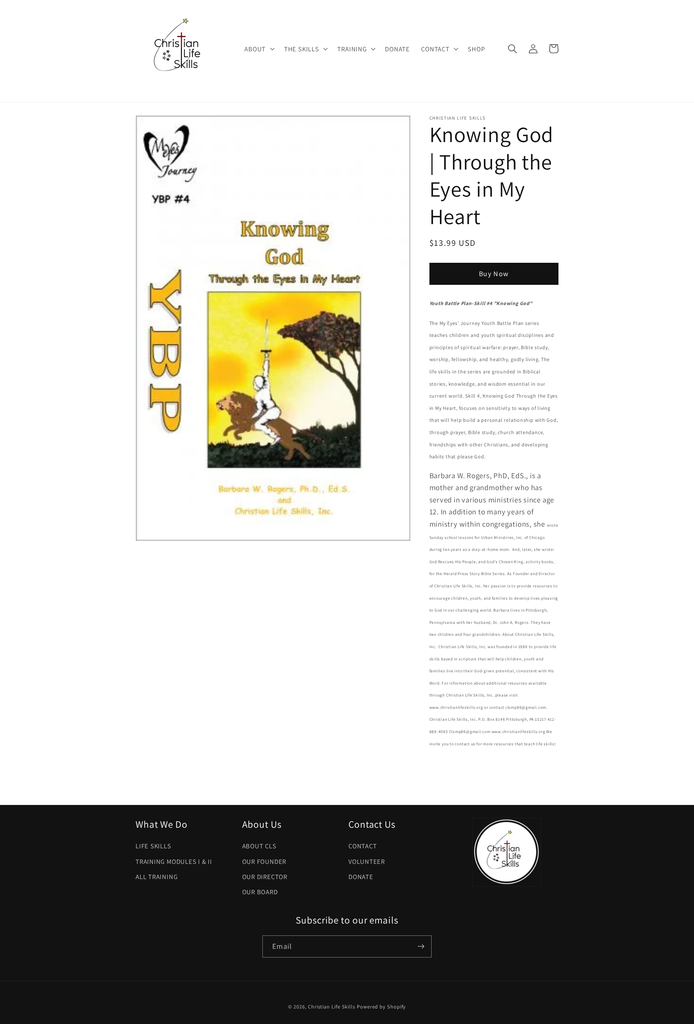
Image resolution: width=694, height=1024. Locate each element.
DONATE (360, 876)
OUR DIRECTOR (264, 876)
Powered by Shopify (381, 1006)
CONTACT (362, 845)
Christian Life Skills (331, 1006)
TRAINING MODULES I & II (174, 861)
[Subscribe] (421, 946)
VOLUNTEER (366, 861)
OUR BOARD (260, 891)
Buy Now (494, 273)
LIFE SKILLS (153, 845)
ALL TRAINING (156, 876)
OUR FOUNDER (264, 861)
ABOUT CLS (259, 845)
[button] (259, 49)
